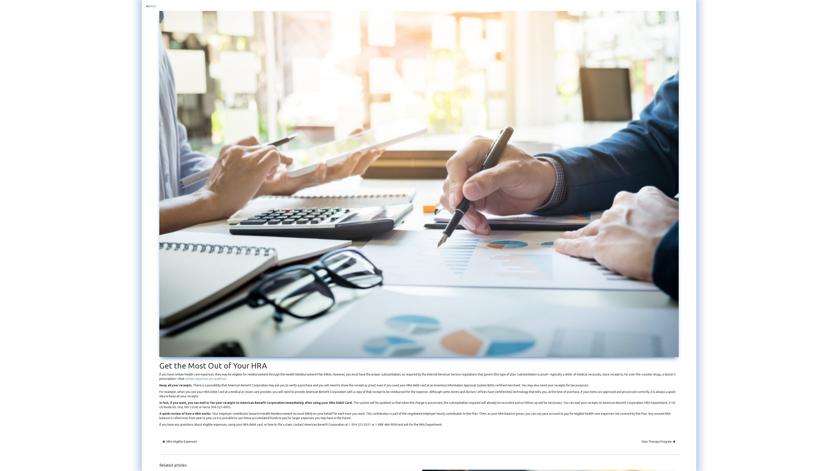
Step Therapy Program (656, 441)
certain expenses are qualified (205, 379)
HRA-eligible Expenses (181, 441)
